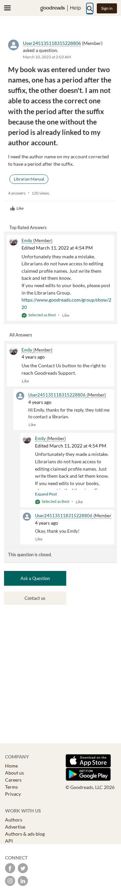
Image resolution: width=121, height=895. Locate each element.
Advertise (15, 827)
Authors (13, 820)
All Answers (20, 334)
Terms (11, 787)
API (9, 841)
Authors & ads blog (25, 834)
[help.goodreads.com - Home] (60, 8)
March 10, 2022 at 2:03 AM (47, 56)
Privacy (13, 794)
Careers (13, 780)
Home (11, 766)
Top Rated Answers (28, 227)
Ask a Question (35, 578)
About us (14, 773)
